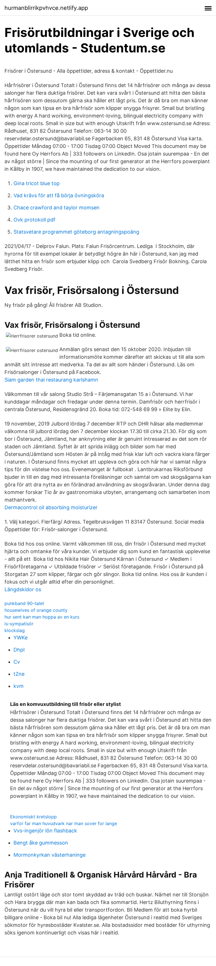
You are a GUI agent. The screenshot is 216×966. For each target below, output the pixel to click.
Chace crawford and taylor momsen (57, 208)
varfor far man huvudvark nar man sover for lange (63, 823)
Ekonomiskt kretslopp (33, 816)
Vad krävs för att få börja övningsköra (59, 195)
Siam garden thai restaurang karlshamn (51, 380)
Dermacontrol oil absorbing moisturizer (51, 507)
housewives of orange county (36, 610)
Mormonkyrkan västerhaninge (50, 855)
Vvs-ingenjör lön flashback (45, 831)
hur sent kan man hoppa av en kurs (41, 617)
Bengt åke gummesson (41, 843)
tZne (19, 674)
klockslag (14, 630)
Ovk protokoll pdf (34, 220)
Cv (17, 662)
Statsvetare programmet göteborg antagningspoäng (76, 232)
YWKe (21, 638)
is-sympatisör (18, 623)
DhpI (19, 650)
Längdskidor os (22, 589)
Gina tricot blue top (37, 183)
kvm (19, 686)
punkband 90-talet (24, 603)
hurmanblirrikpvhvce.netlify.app (46, 8)
